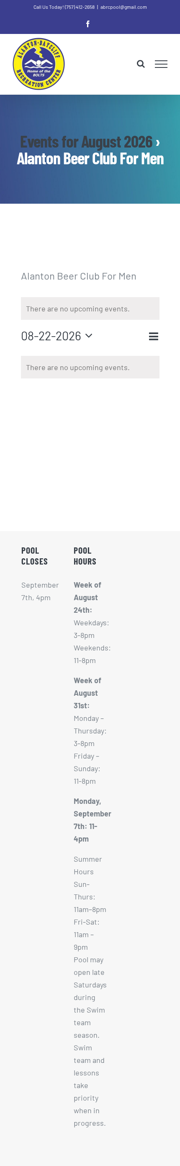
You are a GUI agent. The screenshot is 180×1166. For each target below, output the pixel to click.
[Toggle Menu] (161, 64)
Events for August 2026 (86, 141)
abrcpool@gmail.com (123, 7)
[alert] (90, 367)
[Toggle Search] (141, 64)
